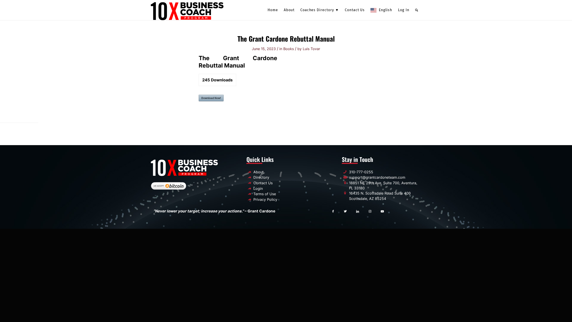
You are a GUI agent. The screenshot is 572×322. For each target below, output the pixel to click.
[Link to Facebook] (333, 211)
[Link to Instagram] (370, 211)
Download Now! (211, 98)
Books (288, 49)
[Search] (416, 10)
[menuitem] (273, 10)
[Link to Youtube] (382, 211)
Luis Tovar (311, 49)
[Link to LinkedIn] (357, 211)
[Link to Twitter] (345, 211)
